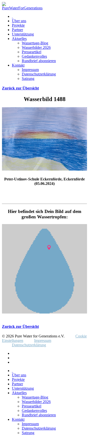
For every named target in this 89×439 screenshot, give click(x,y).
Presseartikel (31, 52)
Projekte (18, 25)
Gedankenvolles (34, 56)
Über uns (19, 21)
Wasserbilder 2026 (36, 47)
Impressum (30, 70)
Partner (17, 30)
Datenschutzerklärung (39, 74)
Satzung (28, 78)
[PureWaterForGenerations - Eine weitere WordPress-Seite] (22, 8)
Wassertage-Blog (35, 43)
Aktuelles (19, 38)
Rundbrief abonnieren (39, 61)
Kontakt (18, 65)
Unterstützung (23, 34)
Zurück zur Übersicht (20, 88)
